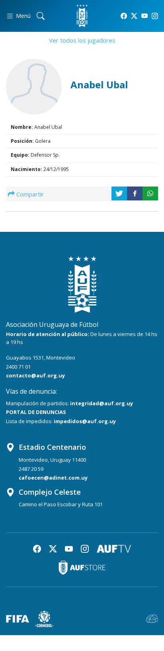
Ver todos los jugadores (82, 40)
